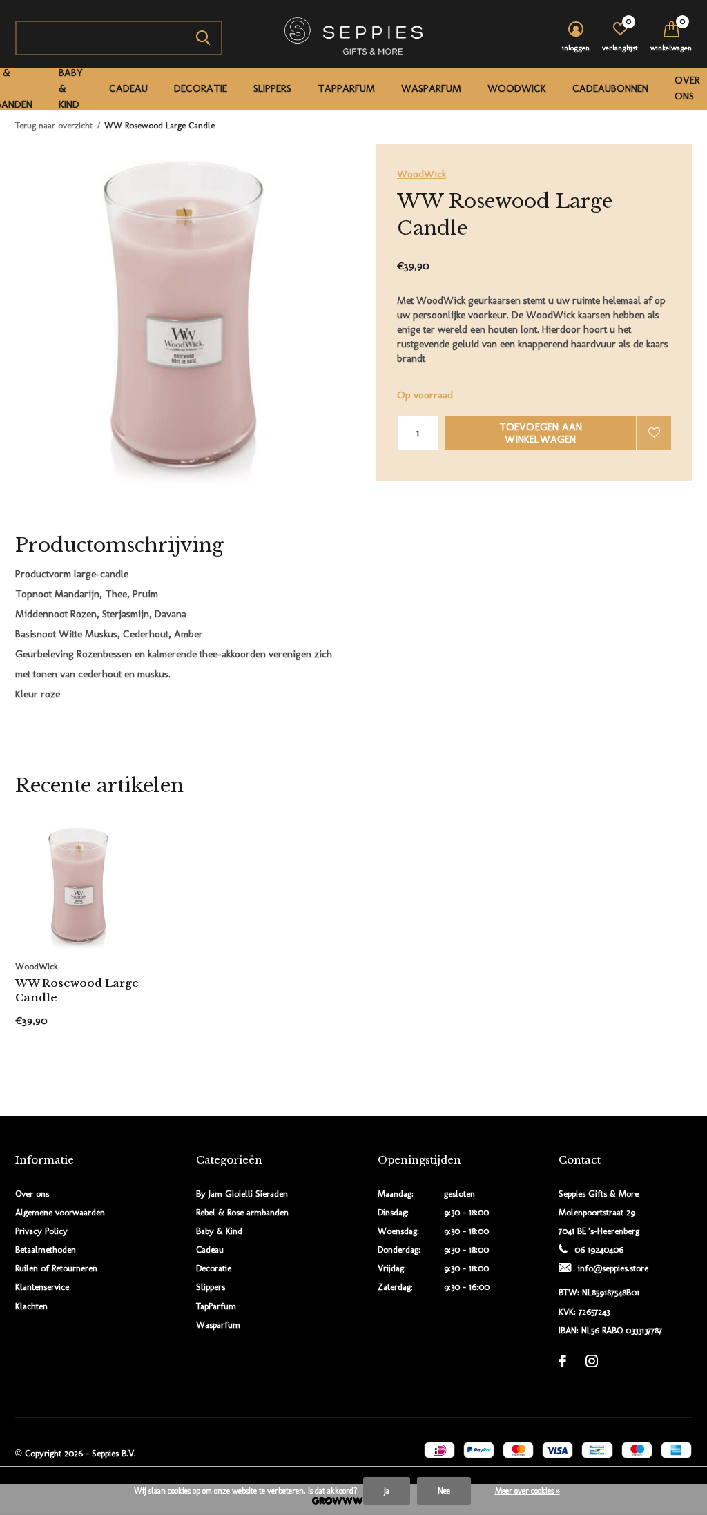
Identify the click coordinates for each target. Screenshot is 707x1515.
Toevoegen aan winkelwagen (541, 433)
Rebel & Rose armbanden (242, 1212)
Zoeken (203, 38)
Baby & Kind (71, 88)
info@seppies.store (613, 1268)
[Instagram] (591, 1361)
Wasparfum (431, 88)
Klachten (31, 1306)
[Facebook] (562, 1361)
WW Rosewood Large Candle (77, 990)
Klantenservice (42, 1287)
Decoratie (200, 88)
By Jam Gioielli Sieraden (242, 1193)
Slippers (272, 88)
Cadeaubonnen (610, 88)
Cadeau (128, 88)
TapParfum (346, 88)
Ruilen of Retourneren (56, 1268)
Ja (386, 1491)
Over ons (687, 88)
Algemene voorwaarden (60, 1212)
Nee (444, 1491)
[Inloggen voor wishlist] (654, 433)
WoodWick (516, 88)
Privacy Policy (41, 1231)
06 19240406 (598, 1249)
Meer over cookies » (527, 1491)
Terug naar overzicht (54, 125)
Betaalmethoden (45, 1249)
